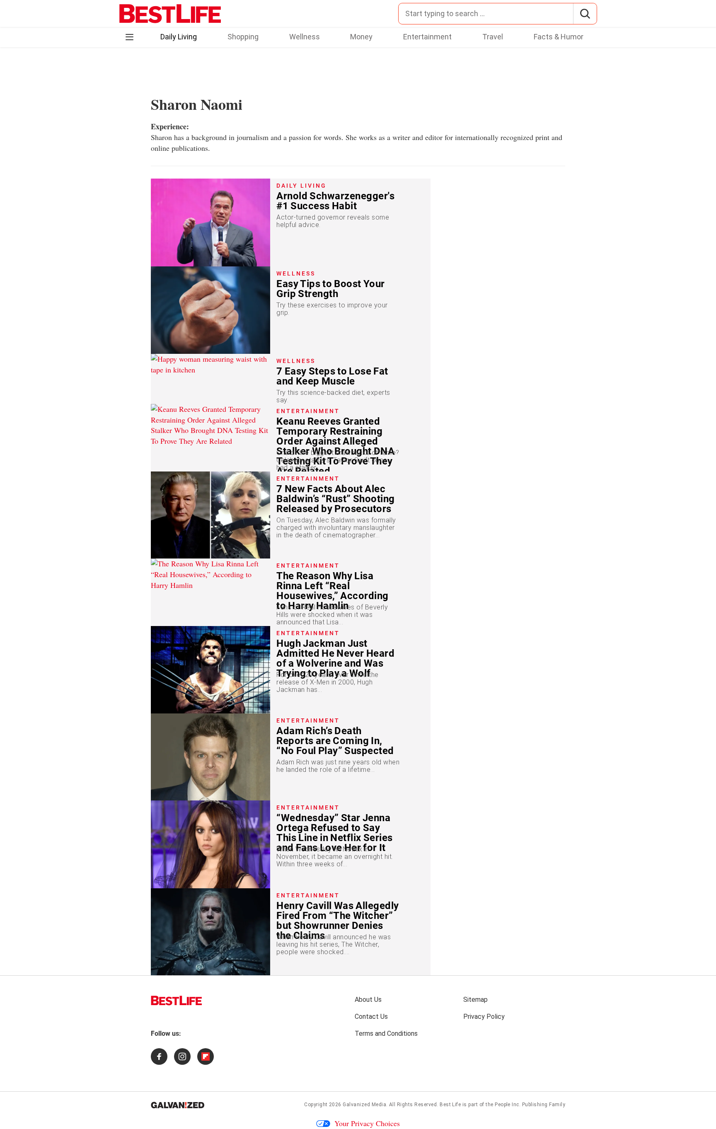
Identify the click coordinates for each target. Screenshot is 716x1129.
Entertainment (427, 36)
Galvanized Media (364, 1104)
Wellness (304, 36)
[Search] (585, 13)
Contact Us (371, 1016)
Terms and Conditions (386, 1033)
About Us (368, 999)
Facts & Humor (558, 36)
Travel (492, 36)
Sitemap (475, 999)
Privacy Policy (484, 1016)
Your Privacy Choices (367, 1123)
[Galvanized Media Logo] (177, 1105)
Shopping (243, 36)
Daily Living (178, 36)
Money (361, 36)
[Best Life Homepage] (170, 14)
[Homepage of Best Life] (177, 1000)
